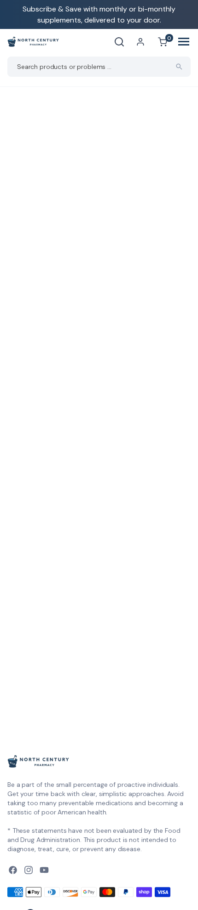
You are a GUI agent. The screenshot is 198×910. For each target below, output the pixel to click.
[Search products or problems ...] (179, 67)
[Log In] (140, 41)
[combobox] (99, 67)
